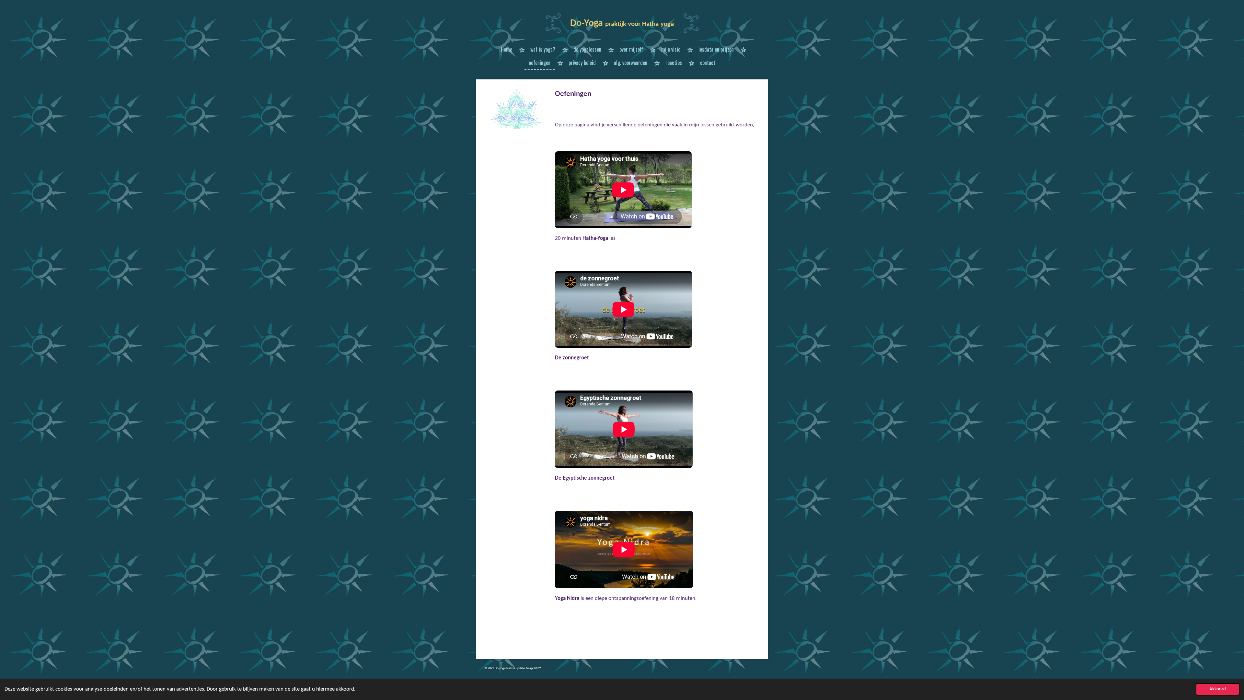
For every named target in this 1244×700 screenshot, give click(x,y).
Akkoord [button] (1217, 689)
